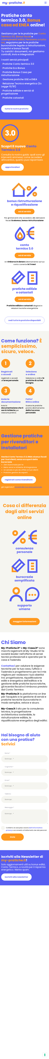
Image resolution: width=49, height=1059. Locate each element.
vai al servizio (24, 211)
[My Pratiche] (13, 3)
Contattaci (8, 665)
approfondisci (12, 167)
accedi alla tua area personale (28, 487)
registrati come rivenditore (18, 479)
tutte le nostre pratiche (16, 108)
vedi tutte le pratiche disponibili (24, 320)
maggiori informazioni (24, 621)
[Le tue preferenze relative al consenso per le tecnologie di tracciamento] (45, 1055)
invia (12, 837)
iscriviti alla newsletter (16, 877)
